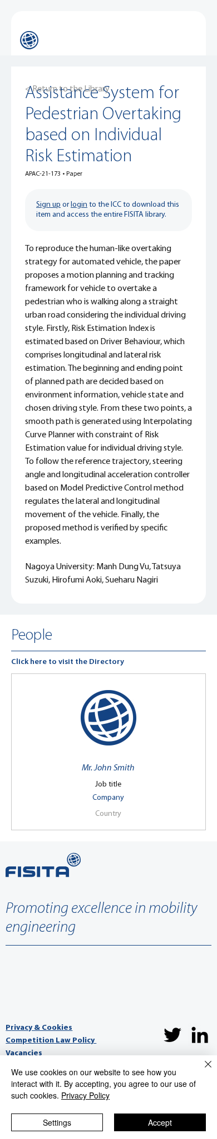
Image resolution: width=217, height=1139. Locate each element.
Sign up (48, 205)
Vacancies (24, 1053)
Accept (160, 1122)
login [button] (79, 205)
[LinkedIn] (199, 1034)
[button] (108, 768)
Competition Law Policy (51, 1040)
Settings (57, 1122)
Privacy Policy (85, 1095)
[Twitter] (172, 1034)
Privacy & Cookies (39, 1028)
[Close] (201, 1071)
